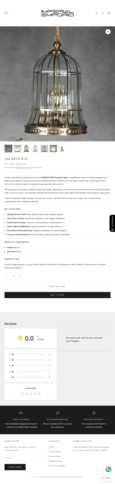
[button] (30, 354)
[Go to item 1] (8, 149)
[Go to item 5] (44, 149)
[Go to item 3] (26, 149)
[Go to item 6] (53, 149)
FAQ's (51, 447)
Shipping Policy (55, 461)
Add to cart (57, 286)
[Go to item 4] (35, 149)
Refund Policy (55, 456)
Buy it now (57, 295)
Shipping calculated (24, 167)
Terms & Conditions (57, 465)
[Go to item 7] (62, 149)
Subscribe (15, 467)
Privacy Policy (55, 451)
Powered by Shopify (72, 477)
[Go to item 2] (17, 149)
